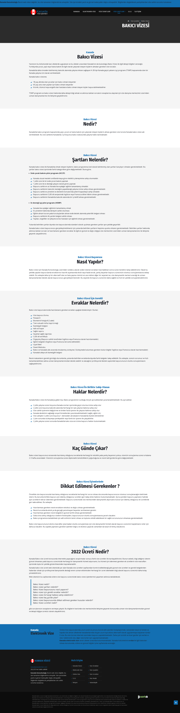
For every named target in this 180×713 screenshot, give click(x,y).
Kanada (76, 11)
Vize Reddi (93, 678)
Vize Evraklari (94, 666)
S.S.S (129, 11)
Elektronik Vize (89, 11)
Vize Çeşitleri (118, 11)
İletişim (138, 11)
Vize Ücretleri (104, 11)
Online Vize (76, 674)
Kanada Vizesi (77, 666)
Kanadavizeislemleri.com (39, 667)
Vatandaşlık (93, 682)
